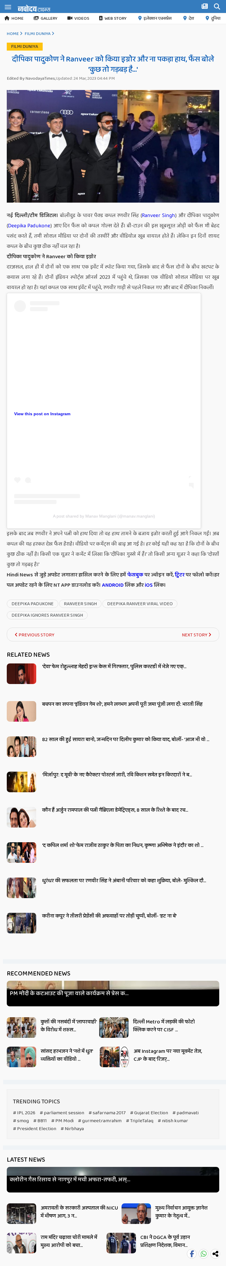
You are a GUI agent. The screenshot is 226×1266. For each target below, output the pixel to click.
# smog (21, 1121)
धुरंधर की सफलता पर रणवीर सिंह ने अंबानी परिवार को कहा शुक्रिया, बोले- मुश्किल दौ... (124, 881)
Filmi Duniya (38, 33)
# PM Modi (62, 1121)
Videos (81, 18)
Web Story (115, 18)
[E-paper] (205, 7)
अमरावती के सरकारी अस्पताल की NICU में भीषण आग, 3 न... (79, 1212)
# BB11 (40, 1121)
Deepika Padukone (29, 226)
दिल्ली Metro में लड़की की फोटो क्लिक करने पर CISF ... (164, 1026)
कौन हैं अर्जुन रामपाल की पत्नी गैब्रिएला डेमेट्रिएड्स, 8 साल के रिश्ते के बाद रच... (115, 810)
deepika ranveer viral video (140, 604)
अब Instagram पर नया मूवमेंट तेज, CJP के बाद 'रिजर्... (168, 1055)
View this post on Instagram (42, 413)
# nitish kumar (173, 1121)
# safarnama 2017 (107, 1113)
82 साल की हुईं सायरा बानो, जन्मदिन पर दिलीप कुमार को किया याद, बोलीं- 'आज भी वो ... (125, 739)
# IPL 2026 (24, 1113)
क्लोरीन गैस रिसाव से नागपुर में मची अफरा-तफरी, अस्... (70, 1180)
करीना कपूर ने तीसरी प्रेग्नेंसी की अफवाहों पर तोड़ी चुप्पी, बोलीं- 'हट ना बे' (109, 916)
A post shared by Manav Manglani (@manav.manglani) (104, 516)
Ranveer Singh (158, 215)
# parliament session (62, 1113)
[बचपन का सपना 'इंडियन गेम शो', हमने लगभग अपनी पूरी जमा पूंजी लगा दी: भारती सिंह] (21, 718)
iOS (148, 585)
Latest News (26, 1160)
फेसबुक (135, 575)
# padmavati (185, 1113)
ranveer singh (80, 604)
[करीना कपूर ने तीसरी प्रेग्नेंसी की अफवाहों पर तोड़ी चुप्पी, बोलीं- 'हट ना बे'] (21, 930)
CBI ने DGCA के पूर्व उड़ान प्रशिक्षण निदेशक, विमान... (165, 1241)
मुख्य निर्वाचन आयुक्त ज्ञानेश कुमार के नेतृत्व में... (181, 1212)
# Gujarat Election (149, 1113)
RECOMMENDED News (38, 973)
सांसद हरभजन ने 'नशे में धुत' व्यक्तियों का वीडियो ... (67, 1055)
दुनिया (215, 18)
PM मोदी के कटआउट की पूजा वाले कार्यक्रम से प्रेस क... (69, 994)
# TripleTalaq (139, 1121)
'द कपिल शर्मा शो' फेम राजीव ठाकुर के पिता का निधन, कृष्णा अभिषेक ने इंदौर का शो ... (122, 845)
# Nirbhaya (72, 1129)
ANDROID (112, 585)
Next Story (195, 635)
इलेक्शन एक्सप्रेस (158, 18)
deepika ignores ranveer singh (47, 615)
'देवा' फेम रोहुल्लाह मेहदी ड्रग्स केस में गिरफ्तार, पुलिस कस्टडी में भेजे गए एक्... (114, 667)
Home (17, 18)
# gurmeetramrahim (100, 1121)
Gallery (49, 18)
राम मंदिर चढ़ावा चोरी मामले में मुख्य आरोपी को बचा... (69, 1241)
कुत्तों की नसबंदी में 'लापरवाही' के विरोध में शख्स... (69, 1026)
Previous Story (36, 635)
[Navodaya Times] (34, 8)
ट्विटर (180, 575)
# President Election (34, 1129)
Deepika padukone (32, 604)
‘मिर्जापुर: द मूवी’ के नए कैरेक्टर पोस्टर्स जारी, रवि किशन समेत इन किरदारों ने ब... (117, 775)
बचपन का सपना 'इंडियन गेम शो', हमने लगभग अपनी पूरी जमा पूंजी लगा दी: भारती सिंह (122, 704)
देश (191, 18)
